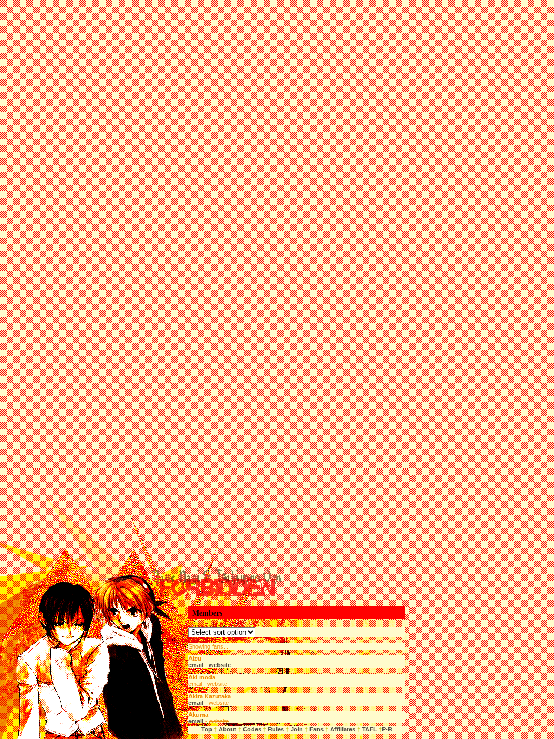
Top (206, 729)
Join (297, 729)
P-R (387, 729)
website (220, 665)
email (195, 665)
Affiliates (342, 729)
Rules (276, 729)
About (227, 729)
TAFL (369, 729)
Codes (252, 729)
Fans (316, 729)
